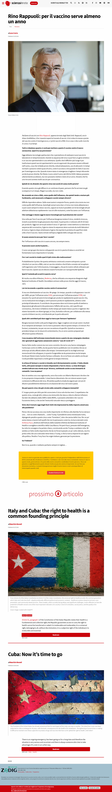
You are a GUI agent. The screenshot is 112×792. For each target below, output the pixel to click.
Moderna (48, 278)
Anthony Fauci (27, 423)
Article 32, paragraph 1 (30, 620)
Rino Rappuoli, (44, 135)
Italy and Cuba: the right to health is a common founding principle (49, 513)
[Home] (17, 4)
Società (29, 615)
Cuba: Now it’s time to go (35, 654)
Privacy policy (21, 772)
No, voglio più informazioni (19, 790)
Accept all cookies (94, 788)
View (11, 27)
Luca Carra (13, 33)
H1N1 (50, 295)
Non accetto (83, 788)
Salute (24, 615)
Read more (56, 635)
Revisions (17, 26)
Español (35, 752)
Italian (30, 752)
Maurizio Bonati (15, 524)
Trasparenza (36, 772)
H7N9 (80, 295)
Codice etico (28, 772)
